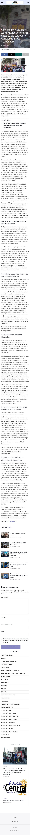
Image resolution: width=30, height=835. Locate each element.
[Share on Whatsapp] (18, 54)
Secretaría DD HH (6, 710)
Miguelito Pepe (6, 676)
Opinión (3, 688)
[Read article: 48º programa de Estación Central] (15, 787)
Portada (4, 692)
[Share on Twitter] (11, 54)
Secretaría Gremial (7, 728)
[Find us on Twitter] (12, 831)
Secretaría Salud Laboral (9, 731)
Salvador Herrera (7, 707)
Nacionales (12, 49)
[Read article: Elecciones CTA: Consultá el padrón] (5, 535)
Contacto (15, 817)
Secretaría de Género (8, 722)
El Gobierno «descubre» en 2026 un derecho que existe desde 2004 (19, 564)
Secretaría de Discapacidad (9, 716)
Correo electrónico (7, 624)
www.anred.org (11, 521)
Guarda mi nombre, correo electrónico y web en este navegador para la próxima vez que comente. (16, 640)
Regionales (5, 701)
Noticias (7, 49)
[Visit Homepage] (14, 2)
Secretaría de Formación (9, 719)
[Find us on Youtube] (16, 831)
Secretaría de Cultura (8, 713)
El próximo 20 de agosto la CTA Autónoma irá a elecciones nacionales (18, 553)
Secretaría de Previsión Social (11, 725)
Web (2, 631)
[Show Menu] (2, 2)
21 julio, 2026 (13, 557)
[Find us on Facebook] (10, 831)
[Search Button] (28, 2)
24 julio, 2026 (14, 546)
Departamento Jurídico (8, 661)
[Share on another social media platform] (25, 54)
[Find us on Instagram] (14, 831)
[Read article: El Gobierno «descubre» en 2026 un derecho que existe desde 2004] (5, 565)
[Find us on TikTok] (18, 831)
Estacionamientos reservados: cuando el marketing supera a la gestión (19, 575)
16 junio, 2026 (14, 568)
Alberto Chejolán (7, 655)
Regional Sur (5, 698)
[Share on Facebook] (4, 54)
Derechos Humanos (7, 664)
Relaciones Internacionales (10, 704)
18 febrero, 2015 (5, 45)
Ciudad (3, 658)
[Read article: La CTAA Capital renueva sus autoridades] (5, 545)
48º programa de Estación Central (13, 800)
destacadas (5, 667)
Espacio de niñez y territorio (10, 670)
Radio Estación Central (8, 695)
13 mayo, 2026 (13, 579)
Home (2, 49)
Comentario (5, 597)
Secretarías (5, 734)
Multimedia (4, 679)
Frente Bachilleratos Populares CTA (13, 673)
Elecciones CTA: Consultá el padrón (15, 123)
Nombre (4, 617)
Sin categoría (5, 738)
